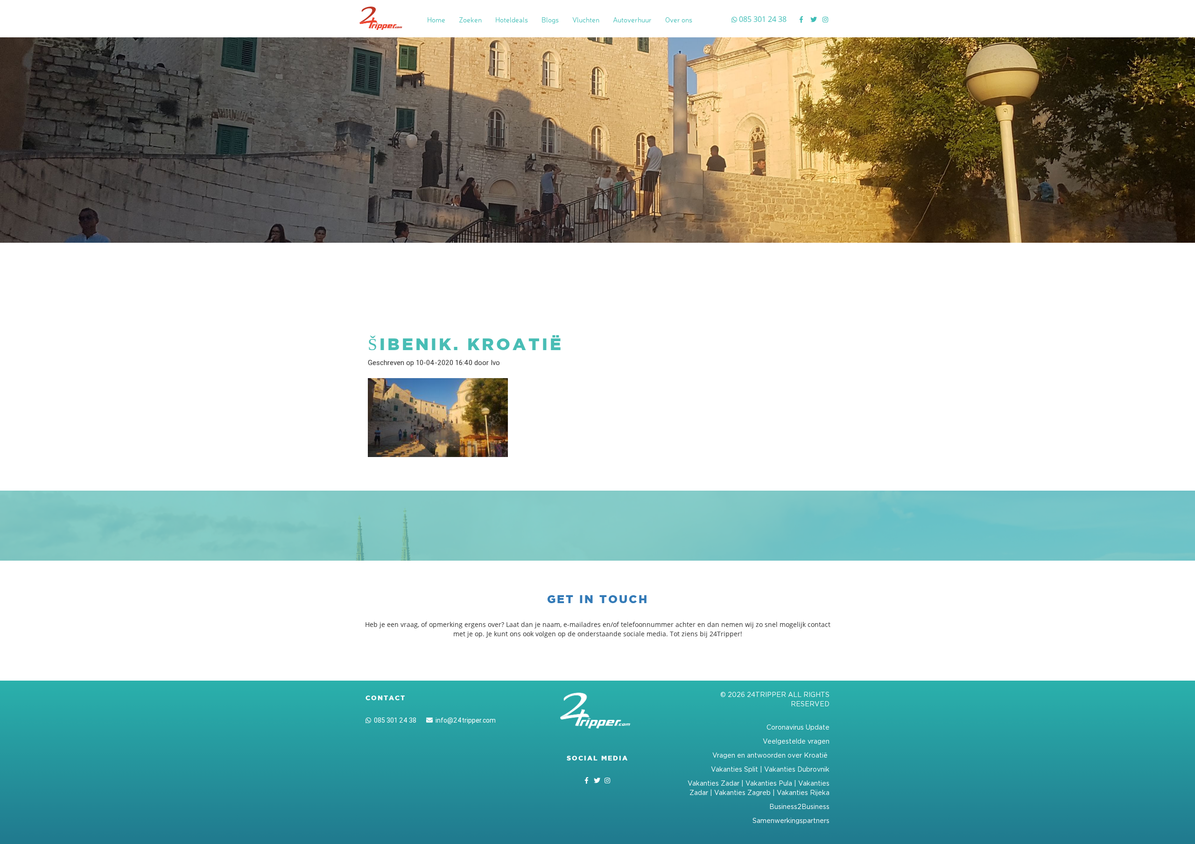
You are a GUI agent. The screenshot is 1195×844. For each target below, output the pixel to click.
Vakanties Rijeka (803, 792)
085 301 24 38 (393, 720)
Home (436, 19)
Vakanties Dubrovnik (796, 769)
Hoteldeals (511, 19)
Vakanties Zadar (713, 783)
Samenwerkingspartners (790, 820)
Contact (386, 698)
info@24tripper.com (464, 720)
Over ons (678, 19)
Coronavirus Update (797, 727)
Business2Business (799, 806)
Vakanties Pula (768, 783)
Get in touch (597, 599)
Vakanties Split (734, 769)
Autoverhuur (632, 19)
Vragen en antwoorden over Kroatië (770, 755)
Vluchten (585, 19)
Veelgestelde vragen (796, 741)
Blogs (550, 19)
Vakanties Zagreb (742, 792)
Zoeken (470, 19)
